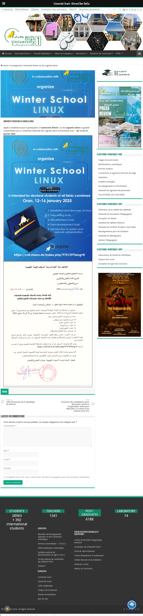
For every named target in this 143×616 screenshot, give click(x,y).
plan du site (43, 599)
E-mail (6, 459)
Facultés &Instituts (42, 53)
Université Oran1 (22, 53)
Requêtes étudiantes (89, 9)
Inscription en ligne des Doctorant (112, 264)
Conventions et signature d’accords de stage (117, 173)
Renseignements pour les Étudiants (113, 231)
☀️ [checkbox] (7, 608)
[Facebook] (129, 9)
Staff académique (45, 586)
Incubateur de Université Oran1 (87, 547)
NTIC (118, 53)
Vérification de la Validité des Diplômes (114, 210)
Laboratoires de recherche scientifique (114, 255)
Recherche (80, 53)
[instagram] (141, 9)
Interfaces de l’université (100, 53)
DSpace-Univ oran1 (106, 259)
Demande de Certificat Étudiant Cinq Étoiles (117, 227)
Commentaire (9, 426)
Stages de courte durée (108, 160)
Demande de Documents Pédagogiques (115, 214)
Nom (6, 451)
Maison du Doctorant (83, 568)
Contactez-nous (44, 577)
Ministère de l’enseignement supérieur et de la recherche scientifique (49, 536)
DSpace (35, 9)
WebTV (73, 9)
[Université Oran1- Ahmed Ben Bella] (71, 31)
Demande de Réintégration (109, 236)
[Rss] (127, 9)
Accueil (8, 53)
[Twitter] (132, 9)
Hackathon (103, 177)
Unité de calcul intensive (84, 551)
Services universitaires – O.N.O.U (52, 543)
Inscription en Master (107, 218)
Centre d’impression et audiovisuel (88, 555)
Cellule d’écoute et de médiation (87, 560)
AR (114, 10)
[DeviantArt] (138, 9)
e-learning (7, 9)
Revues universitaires (47, 594)
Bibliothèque (21, 9)
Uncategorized (16, 65)
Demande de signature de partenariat (114, 190)
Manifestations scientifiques (110, 164)
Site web (7, 468)
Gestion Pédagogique (107, 240)
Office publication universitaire (51, 548)
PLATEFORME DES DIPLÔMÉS (111, 195)
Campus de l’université (47, 590)
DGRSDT (42, 566)
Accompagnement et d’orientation (112, 186)
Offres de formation (63, 53)
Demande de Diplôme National (111, 223)
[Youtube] (135, 9)
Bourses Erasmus (105, 169)
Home (5, 65)
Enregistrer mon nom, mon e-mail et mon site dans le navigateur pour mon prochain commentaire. (48, 477)
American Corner (81, 564)
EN (119, 10)
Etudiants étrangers (106, 182)
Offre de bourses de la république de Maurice (20, 402)
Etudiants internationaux (54, 9)
